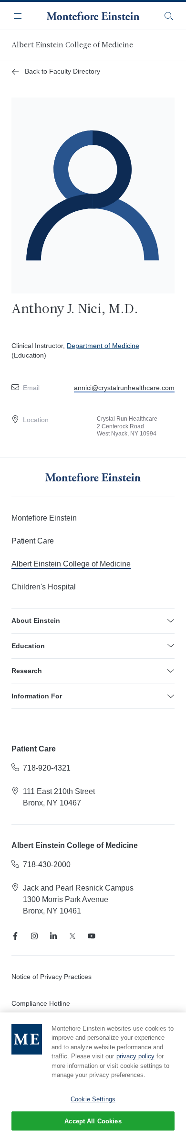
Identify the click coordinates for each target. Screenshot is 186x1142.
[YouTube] (91, 936)
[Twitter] (72, 936)
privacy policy (135, 1056)
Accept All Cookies (92, 1121)
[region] (93, 1077)
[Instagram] (34, 936)
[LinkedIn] (53, 936)
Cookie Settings (93, 1099)
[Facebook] (15, 936)
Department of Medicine (103, 345)
